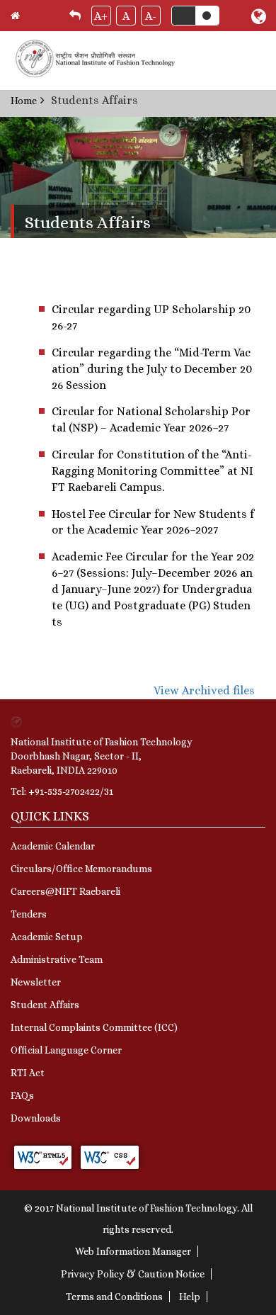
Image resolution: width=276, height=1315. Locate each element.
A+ (101, 16)
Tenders (29, 914)
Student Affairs (45, 1004)
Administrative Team (57, 959)
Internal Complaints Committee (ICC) (94, 1027)
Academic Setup (47, 936)
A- (150, 16)
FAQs (22, 1095)
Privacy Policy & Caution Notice (133, 1274)
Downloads (36, 1118)
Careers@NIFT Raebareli (65, 891)
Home (24, 100)
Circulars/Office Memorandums (81, 868)
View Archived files (204, 690)
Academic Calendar (53, 846)
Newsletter (36, 982)
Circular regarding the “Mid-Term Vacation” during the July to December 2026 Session (152, 369)
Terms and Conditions (114, 1296)
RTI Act (28, 1072)
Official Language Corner (66, 1050)
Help (189, 1296)
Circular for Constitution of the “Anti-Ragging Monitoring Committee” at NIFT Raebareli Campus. (152, 471)
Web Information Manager (133, 1251)
